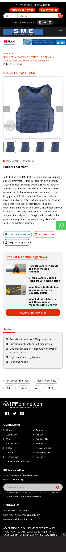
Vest (37, 387)
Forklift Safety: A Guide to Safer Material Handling (43, 268)
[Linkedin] (50, 22)
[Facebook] (40, 22)
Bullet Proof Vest (46, 380)
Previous (6, 109)
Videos (9, 439)
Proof (24, 387)
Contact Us (42, 439)
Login (15, 22)
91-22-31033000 (24, 5)
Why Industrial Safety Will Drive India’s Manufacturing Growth (43, 302)
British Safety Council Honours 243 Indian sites (44, 279)
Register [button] (27, 22)
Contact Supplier (19, 234)
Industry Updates (45, 448)
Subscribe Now (21, 10)
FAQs (9, 448)
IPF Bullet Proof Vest (17, 380)
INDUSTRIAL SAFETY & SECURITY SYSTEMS (27, 57)
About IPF (11, 434)
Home (6, 53)
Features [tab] (9, 329)
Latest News (13, 443)
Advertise (47, 10)
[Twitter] (45, 22)
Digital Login (42, 5)
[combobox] (11, 15)
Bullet (9, 387)
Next (59, 109)
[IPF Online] (23, 31)
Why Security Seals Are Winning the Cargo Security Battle (44, 290)
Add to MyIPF (46, 234)
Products (41, 434)
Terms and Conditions (18, 461)
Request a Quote (18, 242)
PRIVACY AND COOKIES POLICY (42, 493)
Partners (40, 456)
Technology (12, 456)
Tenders (10, 452)
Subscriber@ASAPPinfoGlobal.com (21, 514)
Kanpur (29, 160)
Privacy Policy (43, 452)
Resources (41, 430)
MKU (50, 387)
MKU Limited (13, 160)
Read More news (31, 312)
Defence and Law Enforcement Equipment (26, 60)
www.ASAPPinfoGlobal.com (18, 519)
